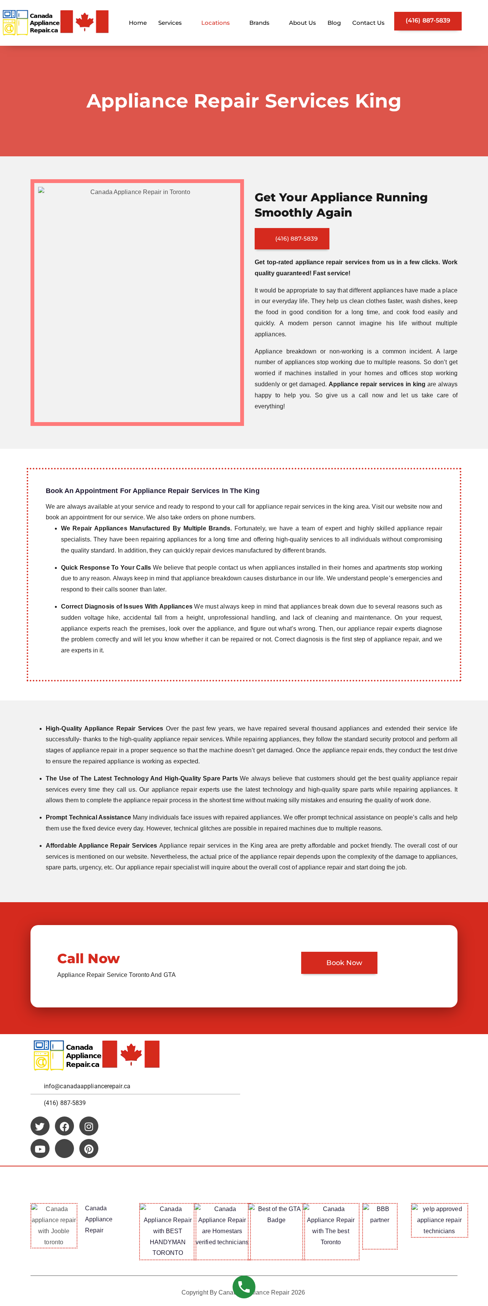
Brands (259, 22)
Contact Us (368, 22)
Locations (215, 22)
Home (138, 22)
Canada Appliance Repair (99, 1219)
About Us (302, 22)
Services (170, 22)
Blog (334, 22)
